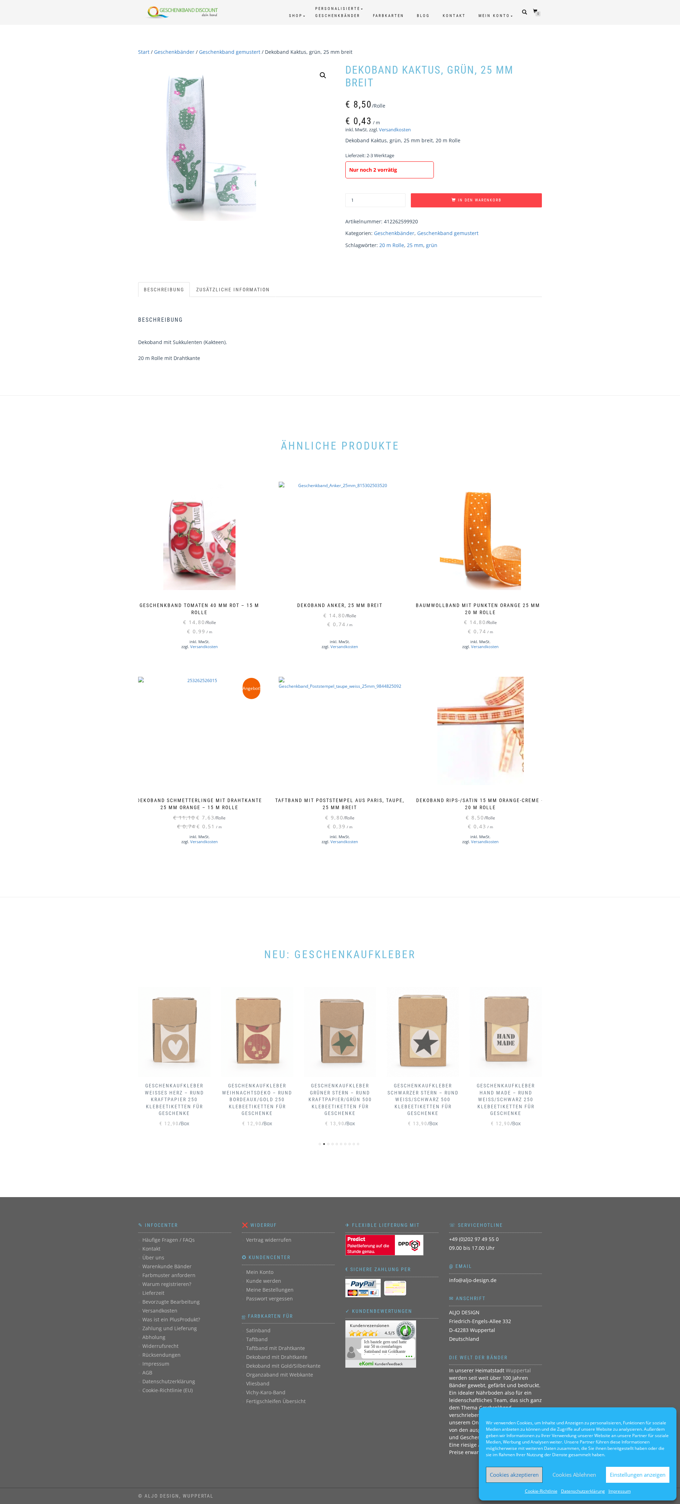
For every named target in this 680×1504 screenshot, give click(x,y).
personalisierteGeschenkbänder (337, 12)
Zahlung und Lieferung (169, 1328)
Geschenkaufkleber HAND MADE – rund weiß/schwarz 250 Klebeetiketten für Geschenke (506, 1099)
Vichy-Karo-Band (265, 1392)
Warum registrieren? (166, 1284)
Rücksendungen (161, 1354)
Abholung (153, 1337)
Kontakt (454, 15)
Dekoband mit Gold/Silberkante (283, 1365)
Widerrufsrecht (160, 1346)
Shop (295, 15)
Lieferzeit (153, 1292)
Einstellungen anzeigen (637, 1474)
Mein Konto (494, 15)
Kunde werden (263, 1280)
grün (431, 245)
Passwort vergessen (269, 1298)
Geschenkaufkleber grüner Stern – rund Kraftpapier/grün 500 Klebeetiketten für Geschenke (340, 1099)
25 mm (415, 245)
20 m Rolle (391, 245)
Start (143, 51)
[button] (323, 75)
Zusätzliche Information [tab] (233, 289)
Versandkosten (395, 130)
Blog (423, 15)
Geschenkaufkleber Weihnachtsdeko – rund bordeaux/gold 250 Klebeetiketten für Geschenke (257, 1099)
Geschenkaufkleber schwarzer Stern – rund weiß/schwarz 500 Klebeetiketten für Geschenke (423, 1099)
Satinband (258, 1330)
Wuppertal (518, 1370)
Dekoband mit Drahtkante (276, 1357)
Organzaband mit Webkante (279, 1374)
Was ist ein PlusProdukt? (171, 1319)
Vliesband (258, 1383)
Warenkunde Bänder (167, 1266)
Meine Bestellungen (270, 1289)
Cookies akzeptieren (514, 1474)
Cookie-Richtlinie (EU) (167, 1390)
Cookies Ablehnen (574, 1474)
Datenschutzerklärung (583, 1491)
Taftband (257, 1339)
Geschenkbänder (174, 51)
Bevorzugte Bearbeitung (171, 1301)
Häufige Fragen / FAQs (168, 1239)
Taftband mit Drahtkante (275, 1348)
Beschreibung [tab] (164, 289)
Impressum (619, 1491)
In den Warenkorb (480, 200)
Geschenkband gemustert (229, 51)
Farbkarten (388, 15)
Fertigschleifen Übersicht (276, 1401)
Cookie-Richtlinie (541, 1491)
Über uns (153, 1257)
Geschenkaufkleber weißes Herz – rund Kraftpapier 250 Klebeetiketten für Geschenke (174, 1099)
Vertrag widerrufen (268, 1239)
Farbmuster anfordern (169, 1275)
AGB (147, 1372)
